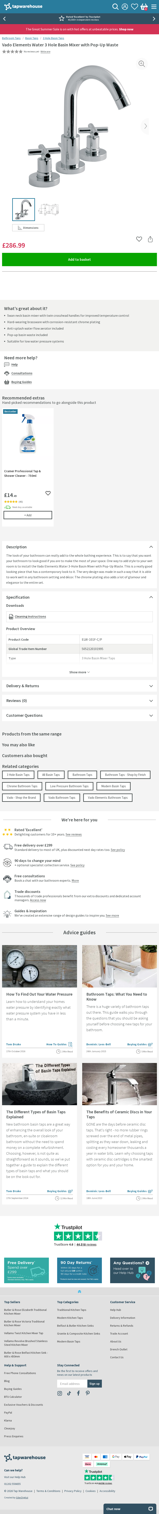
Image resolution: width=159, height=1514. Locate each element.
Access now (38, 900)
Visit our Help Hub (15, 1477)
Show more (77, 672)
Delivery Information (122, 1318)
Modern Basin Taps (113, 786)
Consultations (21, 373)
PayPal (8, 1412)
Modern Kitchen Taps (70, 1318)
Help (14, 364)
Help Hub (115, 1310)
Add (38, 515)
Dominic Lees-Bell (98, 1044)
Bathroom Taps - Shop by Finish (125, 775)
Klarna (8, 1420)
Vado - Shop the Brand (21, 798)
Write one (45, 51)
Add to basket (94, 259)
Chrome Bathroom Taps (22, 786)
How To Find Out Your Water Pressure (39, 994)
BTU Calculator (13, 1397)
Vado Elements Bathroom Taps (108, 798)
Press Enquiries (13, 1436)
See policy (118, 850)
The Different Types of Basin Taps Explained (36, 1114)
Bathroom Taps (11, 38)
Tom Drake (13, 1044)
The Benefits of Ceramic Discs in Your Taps (119, 1114)
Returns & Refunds (121, 1325)
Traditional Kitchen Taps (71, 1310)
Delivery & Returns (22, 685)
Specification (18, 597)
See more (112, 915)
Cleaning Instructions (30, 616)
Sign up (94, 1383)
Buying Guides (21, 382)
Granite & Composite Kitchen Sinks (78, 1333)
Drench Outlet (118, 1349)
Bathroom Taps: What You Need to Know (116, 996)
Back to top (79, 1291)
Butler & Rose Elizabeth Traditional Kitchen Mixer (25, 1311)
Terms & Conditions (48, 1491)
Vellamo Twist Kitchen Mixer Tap (23, 1333)
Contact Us (117, 1357)
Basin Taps (31, 38)
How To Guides (59, 1044)
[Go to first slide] (155, 18)
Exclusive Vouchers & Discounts (23, 1404)
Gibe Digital (22, 1497)
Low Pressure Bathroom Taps (69, 786)
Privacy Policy (73, 1491)
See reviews (74, 834)
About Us (115, 1341)
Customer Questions (24, 715)
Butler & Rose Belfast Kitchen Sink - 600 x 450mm (26, 1354)
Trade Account (119, 1333)
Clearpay (9, 1428)
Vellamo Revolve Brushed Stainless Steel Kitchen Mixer (26, 1343)
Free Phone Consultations (20, 1373)
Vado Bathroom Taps (61, 798)
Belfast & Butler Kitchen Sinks (75, 1325)
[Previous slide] (4, 18)
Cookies (91, 1491)
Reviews (13, 700)
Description (16, 546)
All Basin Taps (51, 775)
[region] (79, 470)
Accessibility (107, 1491)
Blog (7, 1381)
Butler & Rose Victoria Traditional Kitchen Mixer (24, 1323)
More (75, 880)
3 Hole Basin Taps (53, 38)
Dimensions (33, 228)
